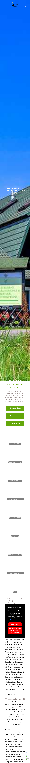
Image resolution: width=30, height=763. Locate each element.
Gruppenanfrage (15, 423)
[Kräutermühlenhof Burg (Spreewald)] (15, 5)
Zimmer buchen (15, 416)
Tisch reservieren (15, 408)
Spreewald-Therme (16, 664)
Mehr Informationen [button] (15, 619)
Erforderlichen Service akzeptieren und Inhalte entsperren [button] (15, 630)
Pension (16, 644)
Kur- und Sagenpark (12, 659)
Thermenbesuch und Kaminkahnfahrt (14, 691)
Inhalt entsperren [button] (15, 624)
